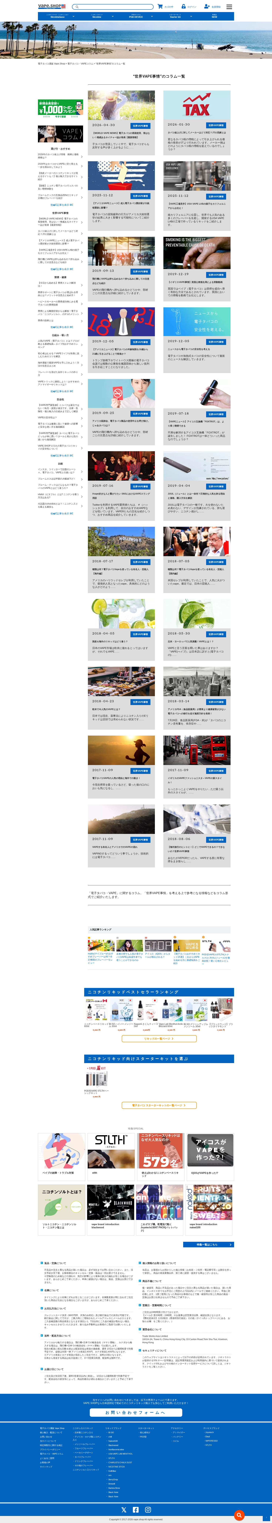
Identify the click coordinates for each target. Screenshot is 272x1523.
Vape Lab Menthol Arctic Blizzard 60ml (171, 1025)
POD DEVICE (136, 16)
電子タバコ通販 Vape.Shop (52, 1428)
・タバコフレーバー (82, 1457)
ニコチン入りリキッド (83, 1428)
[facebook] (136, 1509)
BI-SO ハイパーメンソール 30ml (121, 1025)
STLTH (111, 1458)
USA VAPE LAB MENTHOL (120, 1454)
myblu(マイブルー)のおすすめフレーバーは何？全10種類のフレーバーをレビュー (100, 958)
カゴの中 (168, 7)
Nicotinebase (57, 16)
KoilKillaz (112, 1471)
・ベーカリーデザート (83, 1453)
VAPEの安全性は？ (47, 417)
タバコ (74, 63)
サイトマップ (46, 1467)
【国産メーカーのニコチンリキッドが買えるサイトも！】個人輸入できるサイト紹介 (58, 176)
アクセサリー (177, 1428)
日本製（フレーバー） (176, 63)
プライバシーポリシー (50, 1449)
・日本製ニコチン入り (83, 1432)
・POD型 (142, 1437)
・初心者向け (144, 1432)
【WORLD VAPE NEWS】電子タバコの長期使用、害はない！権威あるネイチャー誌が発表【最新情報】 (58, 221)
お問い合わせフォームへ (136, 1412)
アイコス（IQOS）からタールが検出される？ (157, 955)
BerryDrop (113, 1479)
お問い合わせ (46, 1437)
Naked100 (113, 1441)
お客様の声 (45, 1462)
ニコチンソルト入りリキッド (86, 1470)
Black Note (113, 1492)
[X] (124, 1509)
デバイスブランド (211, 1428)
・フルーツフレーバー (83, 1448)
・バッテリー (177, 1437)
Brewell (111, 1484)
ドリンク (93, 63)
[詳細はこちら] (96, 1019)
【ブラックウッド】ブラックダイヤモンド (221, 1025)
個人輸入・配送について (51, 1432)
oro (109, 1475)
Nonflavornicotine (116, 1449)
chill (110, 1437)
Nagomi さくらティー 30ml (146, 1025)
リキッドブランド (113, 1428)
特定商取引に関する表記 (51, 1445)
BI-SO (111, 1432)
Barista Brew (114, 1488)
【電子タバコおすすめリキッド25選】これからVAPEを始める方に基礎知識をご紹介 (186, 959)
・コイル (175, 1441)
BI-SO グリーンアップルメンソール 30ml (196, 1025)
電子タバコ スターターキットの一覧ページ (157, 1105)
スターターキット (146, 1428)
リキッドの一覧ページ (157, 1038)
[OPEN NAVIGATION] (229, 7)
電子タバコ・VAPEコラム (51, 1454)
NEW (214, 16)
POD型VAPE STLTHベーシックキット (96, 1092)
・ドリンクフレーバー (83, 1461)
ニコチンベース (111, 63)
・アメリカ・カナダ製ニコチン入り (87, 1438)
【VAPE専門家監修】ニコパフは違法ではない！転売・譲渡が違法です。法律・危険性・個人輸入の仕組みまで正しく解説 (58, 408)
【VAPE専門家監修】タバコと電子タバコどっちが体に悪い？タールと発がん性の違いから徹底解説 (58, 436)
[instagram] (148, 1509)
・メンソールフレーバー (84, 1444)
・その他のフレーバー (83, 1465)
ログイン (191, 7)
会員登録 (216, 7)
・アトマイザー (178, 1432)
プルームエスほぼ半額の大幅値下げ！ (57, 478)
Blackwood (113, 1445)
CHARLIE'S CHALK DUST (120, 1462)
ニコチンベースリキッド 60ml (96, 1025)
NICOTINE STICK (116, 1467)
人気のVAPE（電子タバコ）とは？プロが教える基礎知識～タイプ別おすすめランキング (58, 344)
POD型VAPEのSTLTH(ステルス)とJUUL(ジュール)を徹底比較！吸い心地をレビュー (216, 959)
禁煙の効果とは (45, 320)
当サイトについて (48, 1441)
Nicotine (97, 16)
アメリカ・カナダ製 (156, 63)
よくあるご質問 (47, 1458)
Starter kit (175, 16)
